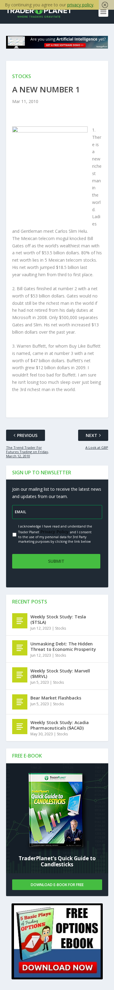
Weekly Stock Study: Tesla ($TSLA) (58, 619)
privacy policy (80, 5)
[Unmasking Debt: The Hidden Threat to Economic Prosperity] (19, 647)
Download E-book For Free (57, 884)
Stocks (60, 628)
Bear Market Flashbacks (55, 698)
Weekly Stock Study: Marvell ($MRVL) (60, 673)
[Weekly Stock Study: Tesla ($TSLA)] (19, 620)
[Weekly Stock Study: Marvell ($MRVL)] (19, 674)
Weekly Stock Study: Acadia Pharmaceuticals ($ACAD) (59, 725)
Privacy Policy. (54, 532)
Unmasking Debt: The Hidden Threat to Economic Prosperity (63, 646)
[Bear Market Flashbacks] (19, 702)
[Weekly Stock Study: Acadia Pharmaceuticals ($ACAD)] (19, 726)
